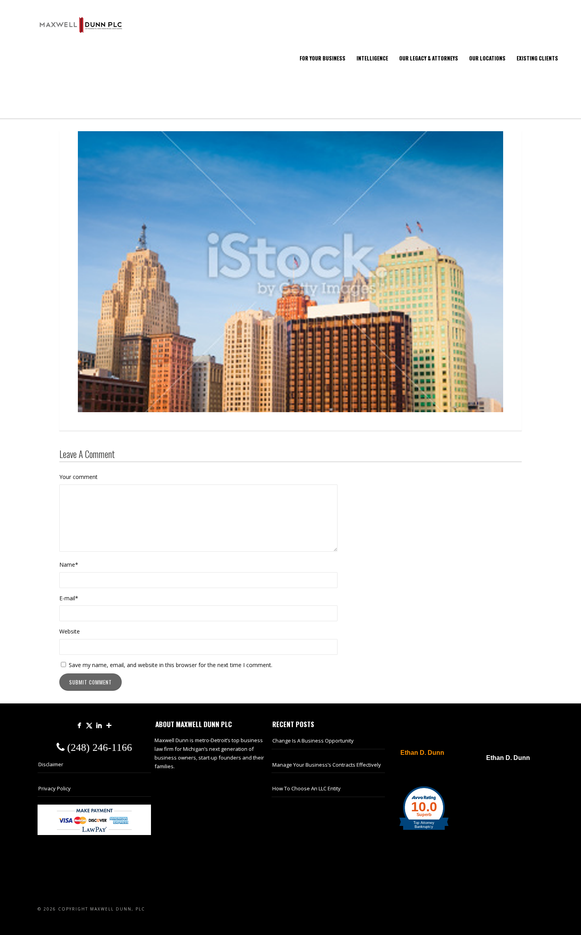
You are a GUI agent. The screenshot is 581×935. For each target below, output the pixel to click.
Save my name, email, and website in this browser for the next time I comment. (170, 665)
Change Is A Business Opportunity (313, 740)
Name (68, 564)
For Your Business (322, 58)
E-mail (68, 598)
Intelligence (372, 58)
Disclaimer (50, 764)
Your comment (78, 477)
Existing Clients (537, 58)
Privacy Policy (54, 788)
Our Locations (487, 58)
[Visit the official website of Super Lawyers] (418, 772)
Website (69, 631)
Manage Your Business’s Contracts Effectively (326, 764)
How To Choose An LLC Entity (306, 788)
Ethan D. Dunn (422, 753)
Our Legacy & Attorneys (428, 58)
